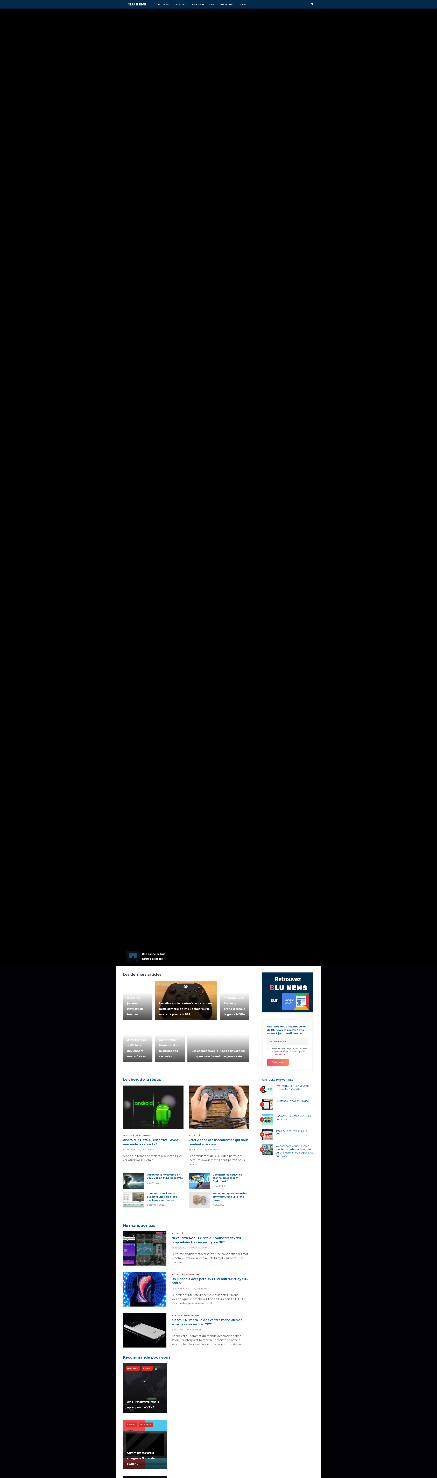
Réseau (147, 1368)
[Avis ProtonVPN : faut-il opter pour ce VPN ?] (145, 1388)
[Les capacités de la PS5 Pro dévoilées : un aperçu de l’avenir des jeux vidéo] (218, 1042)
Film (211, 4)
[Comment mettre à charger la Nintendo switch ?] (145, 1444)
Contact (244, 4)
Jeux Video (198, 4)
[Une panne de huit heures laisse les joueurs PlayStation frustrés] (137, 1000)
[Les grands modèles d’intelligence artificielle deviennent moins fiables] (137, 1042)
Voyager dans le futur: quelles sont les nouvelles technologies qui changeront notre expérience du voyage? (294, 1151)
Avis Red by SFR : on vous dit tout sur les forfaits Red (292, 1087)
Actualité (163, 4)
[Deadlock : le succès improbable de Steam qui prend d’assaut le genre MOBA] (234, 1000)
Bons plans (226, 4)
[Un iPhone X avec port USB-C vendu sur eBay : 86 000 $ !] (144, 1289)
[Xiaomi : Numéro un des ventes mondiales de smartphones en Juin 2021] (144, 1330)
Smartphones (143, 1136)
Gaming (129, 901)
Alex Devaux (148, 1149)
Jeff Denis (202, 1288)
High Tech (180, 4)
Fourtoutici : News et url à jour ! (293, 1100)
